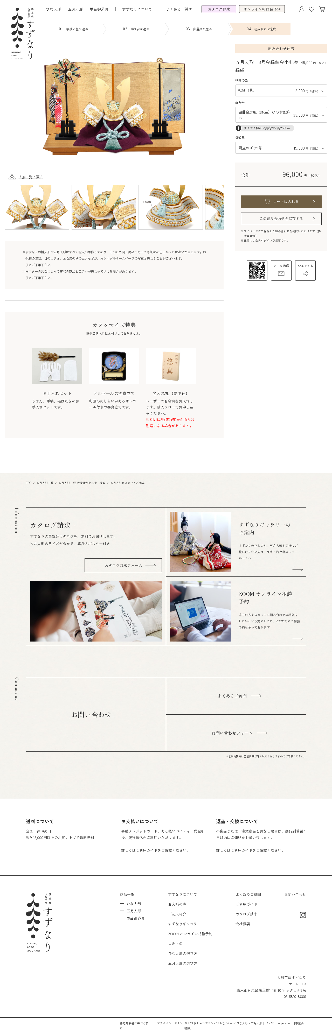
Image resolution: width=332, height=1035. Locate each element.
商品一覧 (127, 894)
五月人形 (75, 9)
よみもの (175, 943)
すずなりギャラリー (184, 923)
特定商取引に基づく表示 (134, 1025)
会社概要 (243, 923)
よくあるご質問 (179, 9)
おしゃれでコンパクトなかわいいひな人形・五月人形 (228, 1023)
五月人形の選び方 (182, 963)
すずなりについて (182, 894)
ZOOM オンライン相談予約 (190, 933)
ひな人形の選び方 (182, 953)
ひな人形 (53, 9)
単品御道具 (99, 9)
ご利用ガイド (146, 850)
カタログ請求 (246, 914)
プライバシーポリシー (170, 1025)
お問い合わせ (295, 894)
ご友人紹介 (177, 914)
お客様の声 (177, 904)
